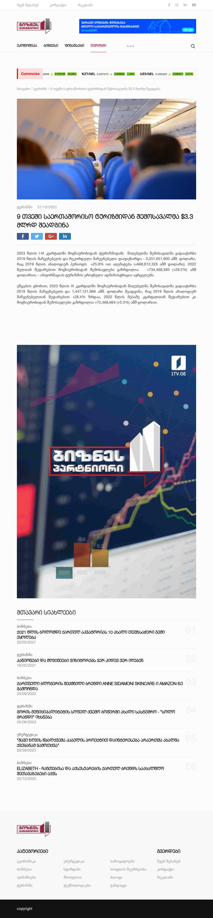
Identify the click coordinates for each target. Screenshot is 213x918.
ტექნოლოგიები (77, 885)
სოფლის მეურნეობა (128, 869)
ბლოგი (116, 877)
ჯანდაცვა (118, 885)
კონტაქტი (58, 5)
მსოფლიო (73, 877)
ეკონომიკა (27, 45)
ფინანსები (74, 45)
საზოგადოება (122, 861)
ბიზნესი (51, 45)
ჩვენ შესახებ (27, 5)
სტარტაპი (72, 869)
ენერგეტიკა (74, 861)
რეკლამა (85, 5)
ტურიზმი (98, 45)
